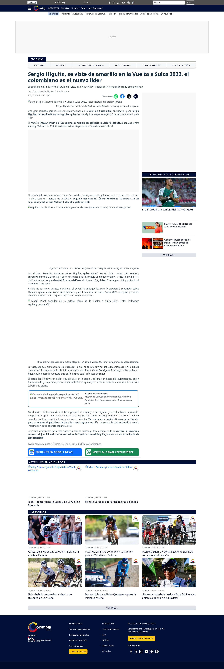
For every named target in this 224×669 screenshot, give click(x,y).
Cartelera (86, 2)
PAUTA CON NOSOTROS (141, 638)
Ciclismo (75, 8)
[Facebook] (110, 2)
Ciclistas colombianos (89, 443)
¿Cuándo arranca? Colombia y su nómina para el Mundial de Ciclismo (109, 553)
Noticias (32, 2)
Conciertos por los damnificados (123, 13)
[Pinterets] (157, 650)
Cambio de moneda (110, 629)
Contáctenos (78, 651)
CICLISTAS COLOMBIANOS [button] (90, 65)
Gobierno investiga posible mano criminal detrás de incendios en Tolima (177, 242)
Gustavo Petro (167, 13)
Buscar (190, 2)
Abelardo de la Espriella (72, 13)
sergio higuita (42, 443)
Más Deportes (95, 8)
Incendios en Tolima (149, 13)
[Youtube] (123, 2)
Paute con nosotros (77, 640)
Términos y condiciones (79, 629)
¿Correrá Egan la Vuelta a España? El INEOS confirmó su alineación (167, 553)
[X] (114, 2)
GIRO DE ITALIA (122, 65)
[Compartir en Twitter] (129, 96)
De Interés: (53, 13)
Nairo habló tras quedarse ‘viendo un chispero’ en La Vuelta (50, 596)
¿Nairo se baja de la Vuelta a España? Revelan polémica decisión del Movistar (168, 596)
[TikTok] (133, 2)
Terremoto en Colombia (95, 13)
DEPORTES (53, 8)
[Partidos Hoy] (128, 2)
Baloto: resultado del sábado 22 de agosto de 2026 (178, 225)
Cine (104, 635)
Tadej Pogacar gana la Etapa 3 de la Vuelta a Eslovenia (54, 503)
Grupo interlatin (76, 646)
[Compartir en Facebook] (122, 96)
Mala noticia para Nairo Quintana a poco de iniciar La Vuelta (110, 596)
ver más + (169, 255)
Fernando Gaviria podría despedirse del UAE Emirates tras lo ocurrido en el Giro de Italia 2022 (108, 400)
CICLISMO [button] (39, 65)
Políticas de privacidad (79, 635)
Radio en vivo (108, 645)
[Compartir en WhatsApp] (116, 96)
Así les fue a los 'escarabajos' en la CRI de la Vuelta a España (53, 553)
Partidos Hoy (60, 2)
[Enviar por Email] (135, 96)
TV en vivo (106, 651)
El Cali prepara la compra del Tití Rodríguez (167, 209)
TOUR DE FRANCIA (151, 65)
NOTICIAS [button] (61, 65)
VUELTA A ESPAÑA (181, 65)
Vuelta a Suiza (69, 443)
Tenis (83, 8)
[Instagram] (118, 2)
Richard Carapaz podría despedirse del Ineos (111, 501)
